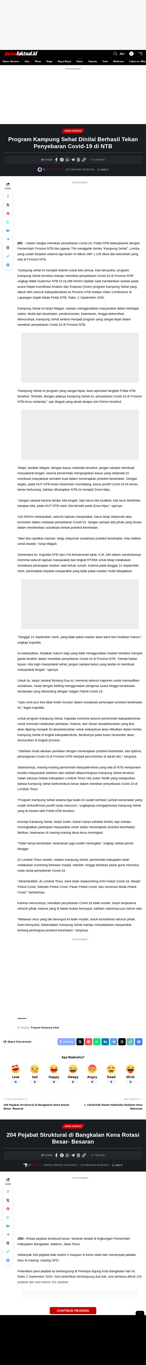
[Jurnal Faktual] (21, 53)
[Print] (8, 264)
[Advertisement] (73, 25)
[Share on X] (8, 205)
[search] (115, 54)
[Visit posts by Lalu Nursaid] (40, 169)
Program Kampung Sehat (45, 1027)
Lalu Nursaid (54, 169)
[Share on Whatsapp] (67, 160)
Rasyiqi (36, 1165)
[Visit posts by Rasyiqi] (25, 1165)
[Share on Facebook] (56, 160)
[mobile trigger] (139, 53)
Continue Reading (73, 1310)
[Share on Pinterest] (61, 160)
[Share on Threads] (78, 160)
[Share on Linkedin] (8, 230)
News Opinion (73, 131)
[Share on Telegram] (72, 160)
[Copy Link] (83, 160)
